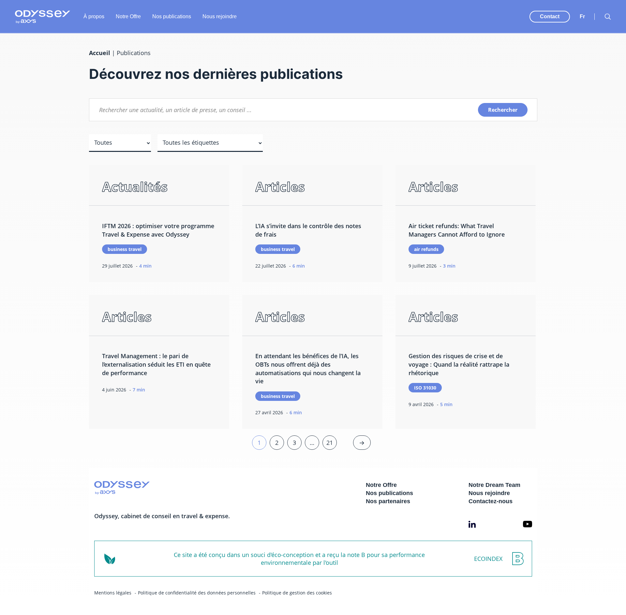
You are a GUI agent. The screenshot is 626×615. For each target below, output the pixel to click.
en (583, 10)
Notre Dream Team (494, 485)
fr (582, 16)
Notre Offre (128, 16)
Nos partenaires (388, 501)
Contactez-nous (491, 501)
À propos (93, 16)
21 (329, 442)
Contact (549, 16)
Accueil (99, 53)
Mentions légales (112, 593)
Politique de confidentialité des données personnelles (197, 593)
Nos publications (171, 16)
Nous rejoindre (219, 16)
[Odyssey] (42, 16)
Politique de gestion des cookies (297, 593)
